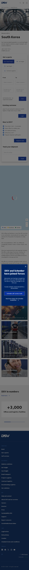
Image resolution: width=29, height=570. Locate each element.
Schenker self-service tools (14, 293)
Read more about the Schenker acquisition (14, 299)
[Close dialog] (26, 266)
